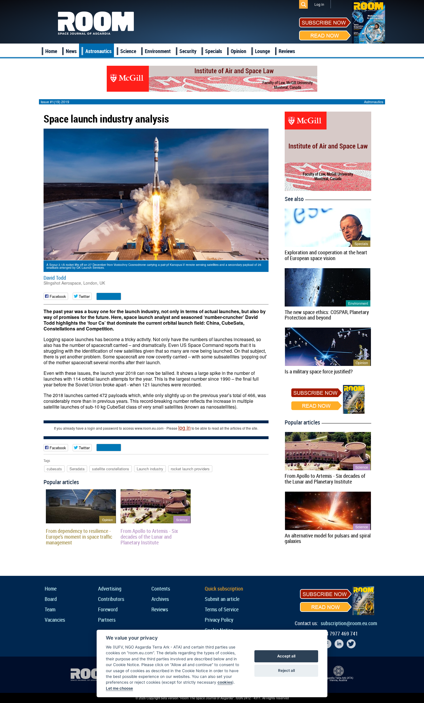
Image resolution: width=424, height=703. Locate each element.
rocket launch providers (190, 468)
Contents (160, 588)
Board (51, 599)
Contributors (111, 599)
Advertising (109, 588)
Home (51, 51)
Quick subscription (224, 588)
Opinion (238, 51)
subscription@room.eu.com (349, 623)
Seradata (77, 468)
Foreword (108, 609)
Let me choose (119, 688)
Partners (107, 619)
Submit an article (222, 599)
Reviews (287, 51)
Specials (213, 51)
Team (50, 609)
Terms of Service (222, 609)
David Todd (55, 278)
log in (184, 427)
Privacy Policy (219, 619)
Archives (160, 599)
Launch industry (150, 468)
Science (128, 51)
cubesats (54, 468)
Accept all (286, 656)
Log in (319, 4)
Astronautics (98, 51)
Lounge (262, 51)
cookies (224, 682)
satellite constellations (110, 468)
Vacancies (55, 619)
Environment (158, 51)
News (71, 51)
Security (187, 51)
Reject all (286, 670)
